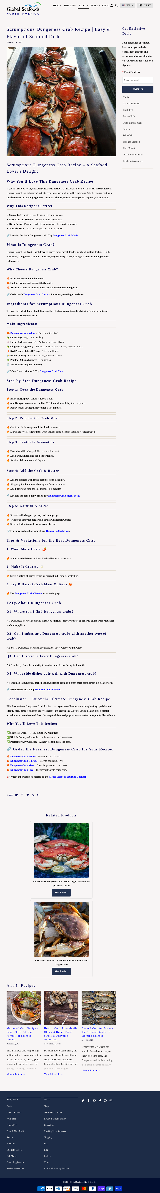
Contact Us (49, 1125)
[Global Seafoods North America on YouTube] (94, 1100)
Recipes (47, 1156)
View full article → (16, 1074)
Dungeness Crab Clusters (36, 294)
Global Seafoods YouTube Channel (67, 776)
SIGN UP (138, 89)
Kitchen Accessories (133, 161)
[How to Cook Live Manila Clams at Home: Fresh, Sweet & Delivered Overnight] (61, 1008)
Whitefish (127, 135)
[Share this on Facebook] (21, 795)
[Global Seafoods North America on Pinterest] (100, 1100)
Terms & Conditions (53, 1112)
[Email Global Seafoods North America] (111, 1100)
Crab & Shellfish (131, 103)
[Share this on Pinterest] (27, 795)
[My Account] (112, 6)
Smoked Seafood (131, 141)
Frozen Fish (129, 116)
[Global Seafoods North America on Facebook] (89, 1100)
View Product (61, 892)
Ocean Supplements (133, 154)
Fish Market (129, 148)
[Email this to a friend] (38, 795)
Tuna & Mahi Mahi (132, 122)
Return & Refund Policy (55, 1119)
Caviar (126, 97)
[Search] (117, 6)
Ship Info (70, 5)
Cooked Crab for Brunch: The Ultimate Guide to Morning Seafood (98, 1032)
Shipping (48, 1137)
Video (46, 1162)
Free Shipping (99, 5)
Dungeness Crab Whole (65, 235)
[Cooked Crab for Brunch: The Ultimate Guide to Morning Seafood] (99, 1008)
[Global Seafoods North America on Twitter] (83, 1100)
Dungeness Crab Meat (51, 371)
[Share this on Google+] (32, 795)
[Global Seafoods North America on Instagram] (105, 1100)
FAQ (46, 1143)
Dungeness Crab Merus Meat (64, 495)
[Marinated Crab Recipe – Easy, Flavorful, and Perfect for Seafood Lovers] (24, 1008)
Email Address (132, 72)
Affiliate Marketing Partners (56, 1168)
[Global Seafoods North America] (24, 9)
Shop (57, 5)
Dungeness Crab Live (57, 531)
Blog (83, 5)
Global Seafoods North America (83, 1182)
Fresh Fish (128, 110)
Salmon (126, 129)
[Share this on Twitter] (15, 795)
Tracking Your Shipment (55, 1131)
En (128, 5)
